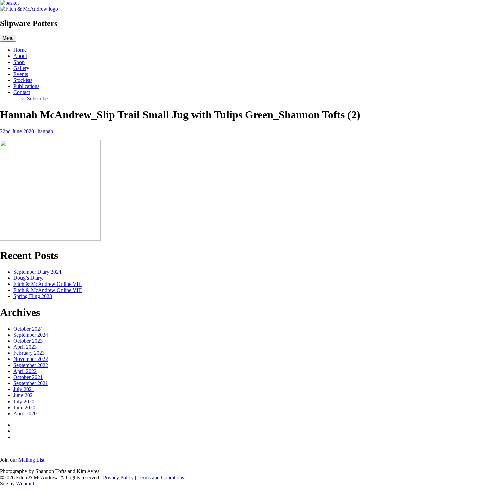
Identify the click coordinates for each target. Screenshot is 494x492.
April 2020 (25, 413)
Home (20, 50)
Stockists (22, 80)
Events (20, 74)
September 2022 (30, 365)
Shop (19, 62)
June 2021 (24, 395)
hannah (45, 131)
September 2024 (30, 335)
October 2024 (28, 329)
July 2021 (23, 389)
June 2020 (24, 407)
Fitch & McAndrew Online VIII (47, 284)
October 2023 (28, 341)
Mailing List (31, 460)
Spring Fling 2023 (32, 296)
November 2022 (30, 359)
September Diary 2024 (37, 272)
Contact (21, 92)
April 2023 (25, 347)
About (20, 56)
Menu (8, 38)
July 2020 (23, 401)
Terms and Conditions (160, 477)
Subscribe (37, 98)
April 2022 (25, 371)
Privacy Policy (118, 477)
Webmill (25, 483)
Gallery (21, 68)
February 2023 (29, 353)
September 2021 (30, 383)
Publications (26, 86)
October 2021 (28, 377)
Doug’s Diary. (28, 278)
